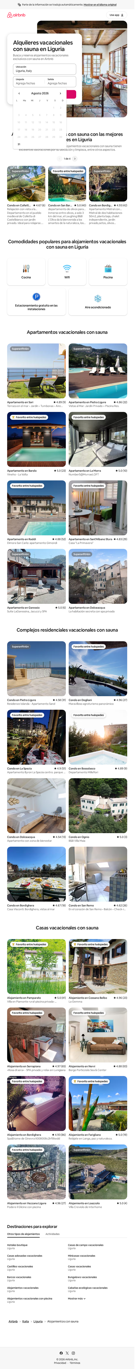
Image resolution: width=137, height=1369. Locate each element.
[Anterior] (59, 159)
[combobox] (44, 71)
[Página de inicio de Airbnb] (16, 15)
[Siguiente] (75, 159)
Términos (75, 1363)
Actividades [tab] (52, 1234)
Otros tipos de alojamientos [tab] (23, 1234)
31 (19, 144)
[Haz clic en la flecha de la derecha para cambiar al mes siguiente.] (60, 93)
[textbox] (29, 83)
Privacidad (60, 1363)
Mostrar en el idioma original (100, 4)
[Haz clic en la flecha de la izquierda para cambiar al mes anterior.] (19, 93)
